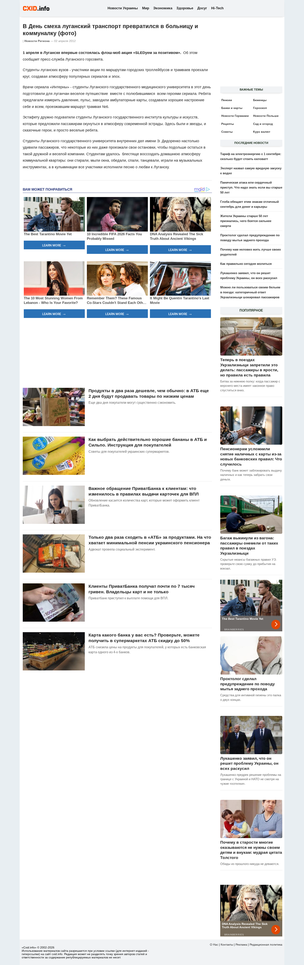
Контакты (227, 944)
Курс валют (261, 131)
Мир (145, 8)
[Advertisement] (117, 352)
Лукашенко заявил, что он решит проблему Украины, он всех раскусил (249, 763)
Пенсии (226, 100)
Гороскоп (260, 108)
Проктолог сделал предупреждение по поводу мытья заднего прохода (247, 684)
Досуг (202, 8)
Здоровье (184, 8)
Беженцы (260, 100)
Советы (227, 131)
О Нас (214, 944)
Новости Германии (235, 115)
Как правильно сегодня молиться (246, 263)
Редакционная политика (266, 944)
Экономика (162, 8)
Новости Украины (123, 8)
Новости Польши (266, 115)
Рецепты (227, 123)
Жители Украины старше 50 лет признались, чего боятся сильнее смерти (245, 221)
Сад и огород (263, 123)
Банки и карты (231, 108)
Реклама (241, 944)
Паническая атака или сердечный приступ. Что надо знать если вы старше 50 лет (251, 187)
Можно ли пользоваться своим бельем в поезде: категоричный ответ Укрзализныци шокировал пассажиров (250, 292)
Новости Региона (37, 41)
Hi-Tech (217, 8)
